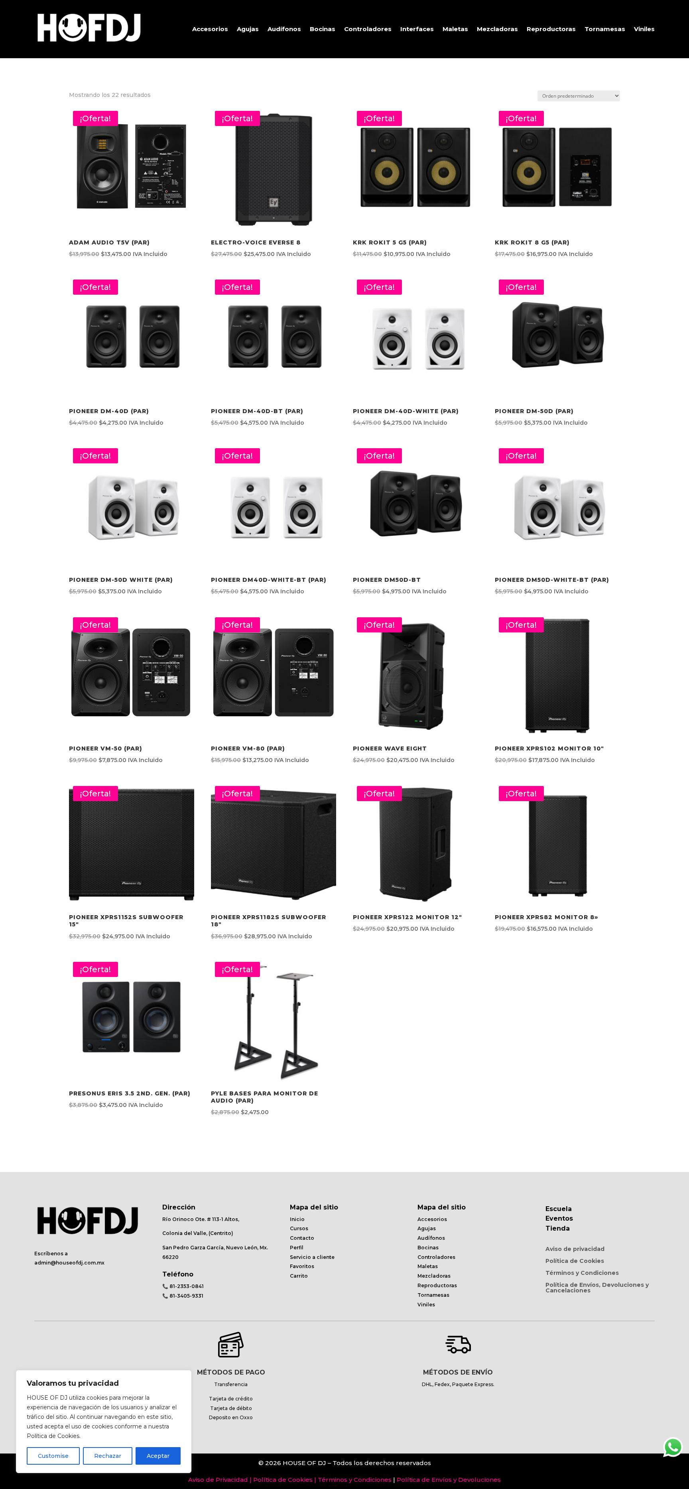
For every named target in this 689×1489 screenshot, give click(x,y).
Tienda (557, 1228)
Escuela (558, 1209)
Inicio (297, 1219)
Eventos (559, 1218)
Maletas (455, 29)
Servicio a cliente (312, 1257)
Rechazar (107, 1455)
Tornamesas (605, 29)
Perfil (296, 1248)
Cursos (299, 1228)
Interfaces (417, 29)
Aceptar (158, 1455)
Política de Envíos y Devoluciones (449, 1479)
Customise (53, 1455)
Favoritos (302, 1266)
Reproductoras (551, 29)
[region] (103, 1421)
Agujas (248, 29)
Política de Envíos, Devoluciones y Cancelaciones (597, 1288)
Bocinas (322, 29)
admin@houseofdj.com (65, 1263)
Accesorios (210, 29)
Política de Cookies (574, 1261)
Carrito (299, 1276)
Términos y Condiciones (582, 1273)
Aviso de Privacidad (218, 1479)
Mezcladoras (497, 29)
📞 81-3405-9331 (182, 1296)
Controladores (368, 29)
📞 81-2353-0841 (183, 1286)
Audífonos (284, 29)
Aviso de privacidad (574, 1249)
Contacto (302, 1238)
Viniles (644, 29)
